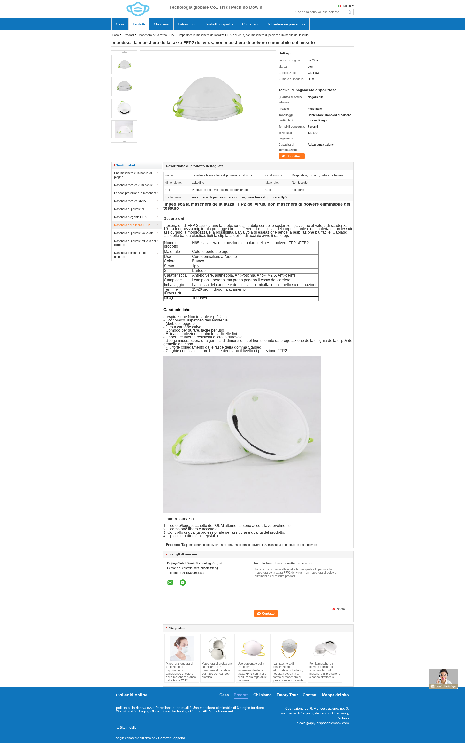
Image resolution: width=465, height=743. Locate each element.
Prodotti (139, 24)
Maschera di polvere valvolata (134, 233)
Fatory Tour (187, 24)
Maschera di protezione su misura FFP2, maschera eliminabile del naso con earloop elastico (217, 670)
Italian (347, 6)
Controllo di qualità (219, 24)
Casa (120, 24)
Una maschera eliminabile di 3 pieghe (134, 175)
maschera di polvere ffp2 (250, 545)
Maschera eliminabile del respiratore (130, 254)
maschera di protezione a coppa (210, 545)
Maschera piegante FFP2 (130, 217)
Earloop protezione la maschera (135, 193)
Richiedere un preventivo (286, 24)
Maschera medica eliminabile (133, 185)
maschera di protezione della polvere (292, 545)
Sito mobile (128, 727)
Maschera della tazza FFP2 (157, 35)
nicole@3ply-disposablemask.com (323, 723)
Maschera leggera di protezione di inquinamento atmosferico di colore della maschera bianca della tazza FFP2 (181, 672)
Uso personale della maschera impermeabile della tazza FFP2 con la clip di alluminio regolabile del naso (252, 672)
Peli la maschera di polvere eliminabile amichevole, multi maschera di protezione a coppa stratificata (324, 670)
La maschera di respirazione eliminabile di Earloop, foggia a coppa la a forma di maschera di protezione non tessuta (288, 672)
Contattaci (250, 24)
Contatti (310, 695)
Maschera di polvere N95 (130, 209)
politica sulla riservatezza (135, 708)
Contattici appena (171, 738)
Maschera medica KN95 (130, 201)
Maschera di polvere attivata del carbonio (135, 243)
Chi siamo (161, 24)
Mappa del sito (335, 695)
